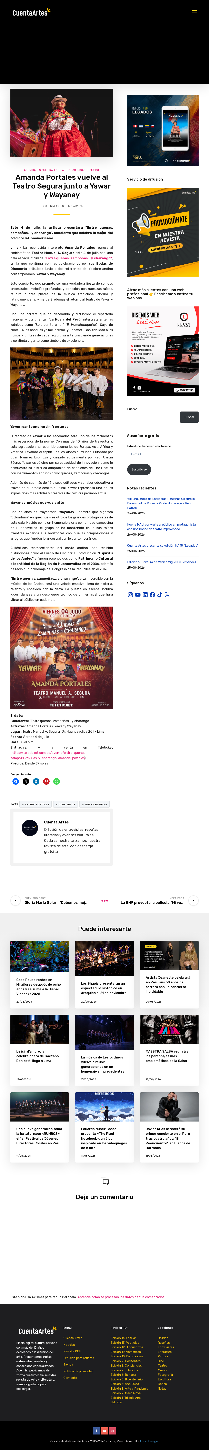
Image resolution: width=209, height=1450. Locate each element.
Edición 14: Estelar (123, 1338)
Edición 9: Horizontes (126, 1361)
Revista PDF (72, 1351)
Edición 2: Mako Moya (126, 1393)
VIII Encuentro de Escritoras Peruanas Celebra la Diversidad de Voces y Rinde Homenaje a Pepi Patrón (161, 503)
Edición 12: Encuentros (127, 1347)
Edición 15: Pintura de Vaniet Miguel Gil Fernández (161, 562)
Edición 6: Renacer (124, 1375)
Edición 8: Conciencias (127, 1365)
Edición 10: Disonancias (127, 1356)
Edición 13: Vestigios (125, 1343)
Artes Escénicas (73, 170)
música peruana (96, 804)
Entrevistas (166, 1347)
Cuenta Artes (54, 205)
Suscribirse (139, 469)
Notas (162, 1388)
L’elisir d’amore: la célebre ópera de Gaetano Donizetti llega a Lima (37, 1056)
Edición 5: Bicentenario (127, 1379)
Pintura (163, 1356)
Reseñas (164, 1343)
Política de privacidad (78, 1371)
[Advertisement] (104, 55)
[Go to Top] (201, 1441)
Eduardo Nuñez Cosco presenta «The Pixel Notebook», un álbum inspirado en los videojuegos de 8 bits (104, 1138)
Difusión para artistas (78, 1358)
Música (95, 170)
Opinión (163, 1338)
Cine (161, 1361)
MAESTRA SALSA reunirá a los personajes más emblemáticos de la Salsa (167, 1056)
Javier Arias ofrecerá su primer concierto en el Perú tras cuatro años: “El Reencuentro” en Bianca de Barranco (168, 1138)
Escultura (164, 1379)
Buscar (132, 409)
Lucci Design (149, 1441)
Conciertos (67, 804)
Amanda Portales (37, 804)
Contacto (70, 1378)
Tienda (68, 1364)
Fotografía (165, 1375)
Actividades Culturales (41, 170)
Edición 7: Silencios (125, 1370)
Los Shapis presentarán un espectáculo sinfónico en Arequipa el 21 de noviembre (104, 988)
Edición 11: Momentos (126, 1352)
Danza (162, 1384)
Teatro (162, 1365)
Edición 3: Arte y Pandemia (130, 1388)
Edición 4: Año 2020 (125, 1384)
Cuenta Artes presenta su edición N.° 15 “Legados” (162, 545)
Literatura (165, 1352)
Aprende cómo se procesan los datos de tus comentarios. (121, 1297)
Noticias (69, 1345)
